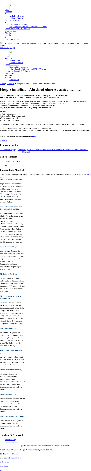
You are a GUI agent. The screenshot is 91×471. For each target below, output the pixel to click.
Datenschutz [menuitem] (14, 39)
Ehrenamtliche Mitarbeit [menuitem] (18, 24)
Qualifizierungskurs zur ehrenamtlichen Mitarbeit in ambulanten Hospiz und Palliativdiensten (52, 150)
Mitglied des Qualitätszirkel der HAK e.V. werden (28, 69)
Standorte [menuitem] (8, 13)
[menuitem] (10, 10)
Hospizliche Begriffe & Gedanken (17, 71)
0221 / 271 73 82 (13, 454)
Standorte (8, 58)
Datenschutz (14, 80)
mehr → (8, 165)
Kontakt (8, 78)
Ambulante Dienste (16, 61)
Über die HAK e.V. (12, 65)
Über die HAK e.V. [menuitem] (12, 21)
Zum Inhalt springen (7, 48)
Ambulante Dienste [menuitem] (16, 16)
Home (2, 84)
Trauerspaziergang (8, 150)
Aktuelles (8, 75)
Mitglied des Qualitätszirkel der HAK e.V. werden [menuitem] (28, 27)
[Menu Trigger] (1, 1)
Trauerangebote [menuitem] (10, 31)
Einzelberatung (10, 440)
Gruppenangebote (11, 442)
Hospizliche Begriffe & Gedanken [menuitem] (17, 29)
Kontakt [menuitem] (8, 36)
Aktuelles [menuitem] (8, 33)
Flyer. (34, 137)
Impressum (4, 466)
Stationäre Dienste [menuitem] (16, 18)
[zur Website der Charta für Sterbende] (45, 446)
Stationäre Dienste (16, 63)
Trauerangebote (10, 73)
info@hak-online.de (13, 458)
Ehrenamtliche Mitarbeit (18, 67)
